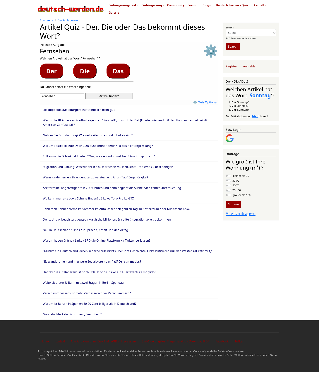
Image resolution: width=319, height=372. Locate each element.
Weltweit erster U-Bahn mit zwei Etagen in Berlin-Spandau (83, 283)
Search (230, 27)
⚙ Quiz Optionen (205, 102)
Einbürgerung (151, 5)
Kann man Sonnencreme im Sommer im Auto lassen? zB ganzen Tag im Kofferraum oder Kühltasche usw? (116, 209)
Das (118, 71)
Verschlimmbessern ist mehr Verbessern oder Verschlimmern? (87, 293)
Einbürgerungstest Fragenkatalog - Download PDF (176, 341)
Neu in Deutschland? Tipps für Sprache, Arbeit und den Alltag (85, 230)
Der (51, 71)
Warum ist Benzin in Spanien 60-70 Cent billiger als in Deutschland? (89, 304)
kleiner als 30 (240, 176)
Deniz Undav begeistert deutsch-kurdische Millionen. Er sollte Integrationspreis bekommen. (107, 219)
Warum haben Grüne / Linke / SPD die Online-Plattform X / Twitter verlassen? (96, 240)
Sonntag (260, 95)
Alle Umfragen (240, 213)
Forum (192, 5)
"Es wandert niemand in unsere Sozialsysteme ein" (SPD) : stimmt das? (92, 262)
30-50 (235, 180)
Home (45, 341)
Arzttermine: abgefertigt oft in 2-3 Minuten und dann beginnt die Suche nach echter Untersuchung (112, 188)
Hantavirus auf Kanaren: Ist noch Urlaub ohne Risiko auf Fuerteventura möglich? (99, 272)
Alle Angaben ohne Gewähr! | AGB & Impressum (103, 341)
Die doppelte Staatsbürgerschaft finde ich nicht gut (79, 110)
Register (231, 66)
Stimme (233, 204)
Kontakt (60, 341)
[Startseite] (71, 9)
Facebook (222, 341)
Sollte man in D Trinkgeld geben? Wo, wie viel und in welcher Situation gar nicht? (99, 156)
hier (255, 116)
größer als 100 (241, 195)
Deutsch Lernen (68, 20)
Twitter (239, 341)
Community (176, 5)
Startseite (46, 20)
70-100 (236, 190)
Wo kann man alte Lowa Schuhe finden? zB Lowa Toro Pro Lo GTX (88, 198)
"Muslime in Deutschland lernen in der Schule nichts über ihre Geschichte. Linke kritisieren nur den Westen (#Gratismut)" (127, 251)
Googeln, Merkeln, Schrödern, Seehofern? (72, 314)
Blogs (207, 5)
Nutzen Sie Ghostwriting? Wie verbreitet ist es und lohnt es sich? (88, 135)
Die (85, 71)
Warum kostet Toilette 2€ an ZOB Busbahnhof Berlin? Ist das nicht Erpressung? (98, 146)
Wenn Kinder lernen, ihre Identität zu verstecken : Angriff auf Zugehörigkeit (95, 177)
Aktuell (258, 5)
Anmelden (250, 66)
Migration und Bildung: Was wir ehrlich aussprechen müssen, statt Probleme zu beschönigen (108, 167)
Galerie (114, 13)
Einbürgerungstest (122, 5)
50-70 (235, 185)
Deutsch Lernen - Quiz (232, 5)
